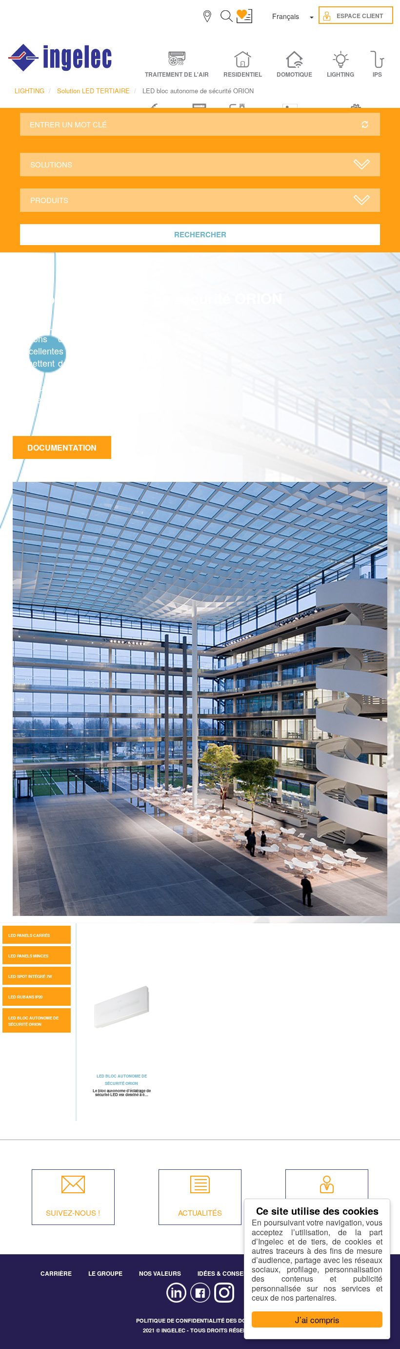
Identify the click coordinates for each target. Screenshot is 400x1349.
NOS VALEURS (160, 1273)
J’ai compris (317, 1319)
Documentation (62, 447)
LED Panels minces (28, 955)
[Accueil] (60, 57)
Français (285, 16)
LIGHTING (29, 90)
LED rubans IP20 (25, 996)
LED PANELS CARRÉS (29, 935)
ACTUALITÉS (200, 1212)
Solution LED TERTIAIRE (93, 90)
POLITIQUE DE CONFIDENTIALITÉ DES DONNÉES (200, 1320)
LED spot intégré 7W (30, 976)
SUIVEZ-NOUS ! (73, 1212)
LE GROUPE (105, 1273)
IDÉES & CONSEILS (225, 1273)
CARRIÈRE (56, 1273)
